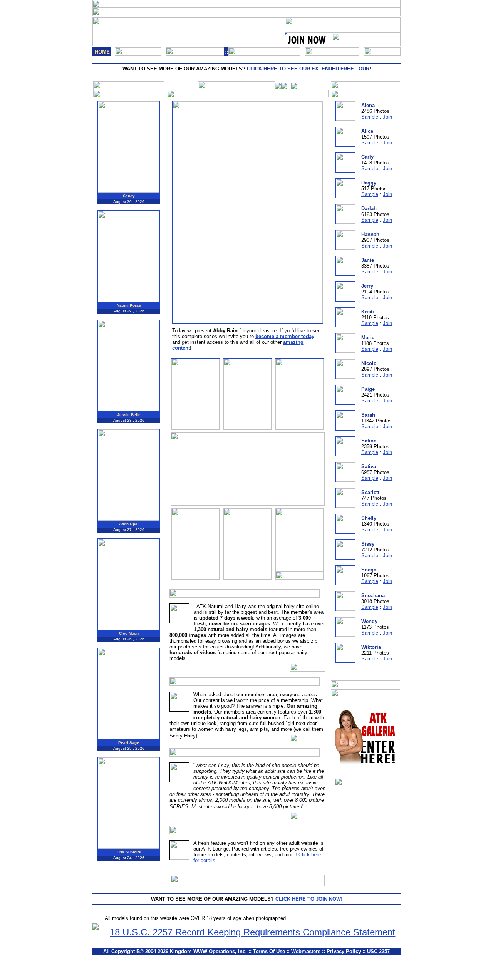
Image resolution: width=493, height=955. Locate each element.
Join (387, 117)
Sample (369, 117)
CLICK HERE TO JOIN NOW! (308, 899)
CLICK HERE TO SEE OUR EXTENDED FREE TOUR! (309, 69)
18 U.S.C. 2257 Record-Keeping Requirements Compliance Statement (252, 932)
